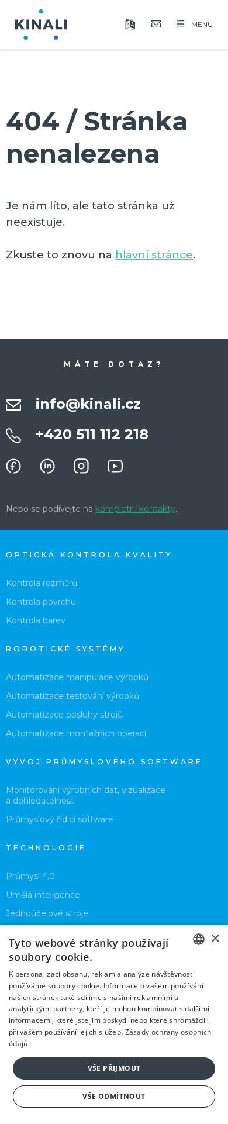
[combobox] (199, 939)
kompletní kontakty (135, 509)
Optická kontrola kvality (89, 554)
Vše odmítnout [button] (113, 1096)
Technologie (46, 847)
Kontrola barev (35, 620)
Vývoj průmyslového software (104, 761)
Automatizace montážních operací (76, 733)
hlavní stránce (154, 255)
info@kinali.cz (88, 403)
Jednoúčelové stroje (47, 913)
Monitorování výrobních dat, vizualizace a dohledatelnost (85, 795)
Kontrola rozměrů (41, 583)
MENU (202, 24)
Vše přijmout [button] (114, 1068)
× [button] (214, 939)
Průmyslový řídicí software (59, 819)
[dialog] (114, 1024)
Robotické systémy (65, 648)
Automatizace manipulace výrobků (77, 677)
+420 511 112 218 (92, 434)
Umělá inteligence (43, 894)
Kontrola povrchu (41, 602)
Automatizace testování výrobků (72, 696)
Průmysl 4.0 (30, 876)
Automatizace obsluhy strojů (64, 714)
